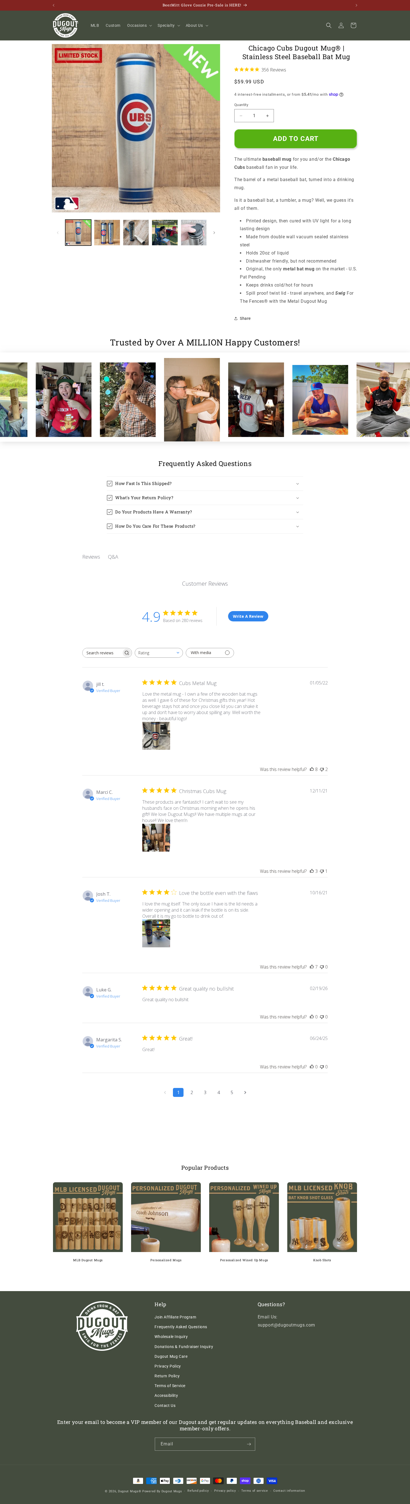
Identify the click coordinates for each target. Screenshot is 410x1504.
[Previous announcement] (53, 5)
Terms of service (254, 1491)
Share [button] (245, 318)
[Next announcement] (356, 5)
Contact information (289, 1491)
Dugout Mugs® (129, 1491)
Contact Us (165, 1405)
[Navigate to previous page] (165, 1092)
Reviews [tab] (91, 556)
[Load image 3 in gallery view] (136, 233)
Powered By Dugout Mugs (162, 1491)
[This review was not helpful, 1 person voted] (322, 871)
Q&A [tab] (113, 556)
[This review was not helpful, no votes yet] (322, 967)
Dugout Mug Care (171, 1356)
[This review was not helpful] (322, 769)
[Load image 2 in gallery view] (107, 233)
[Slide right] (214, 233)
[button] (139, 25)
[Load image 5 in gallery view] (194, 233)
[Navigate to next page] (245, 1092)
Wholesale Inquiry (171, 1336)
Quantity (241, 105)
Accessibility (166, 1395)
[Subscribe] (249, 1444)
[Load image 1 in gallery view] (78, 233)
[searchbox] (102, 652)
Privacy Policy (168, 1366)
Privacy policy (225, 1491)
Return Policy (167, 1376)
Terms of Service (170, 1385)
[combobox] (159, 653)
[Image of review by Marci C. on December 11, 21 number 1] (156, 838)
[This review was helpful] (312, 769)
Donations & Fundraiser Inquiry (184, 1346)
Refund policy (198, 1491)
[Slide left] (58, 233)
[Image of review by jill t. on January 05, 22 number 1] (156, 736)
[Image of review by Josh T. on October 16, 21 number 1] (156, 933)
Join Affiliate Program (175, 1317)
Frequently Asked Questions (181, 1327)
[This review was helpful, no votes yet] (312, 1017)
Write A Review (248, 616)
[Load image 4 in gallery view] (165, 233)
